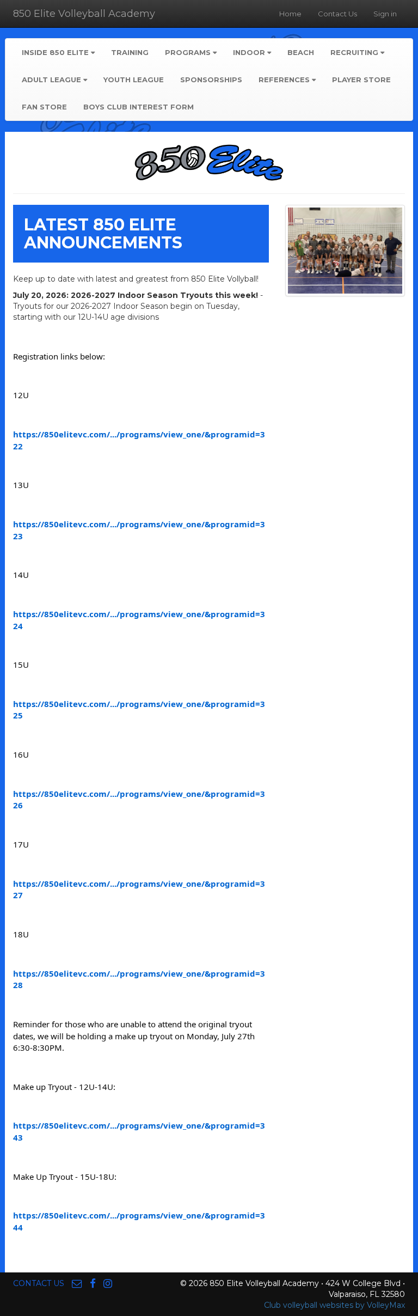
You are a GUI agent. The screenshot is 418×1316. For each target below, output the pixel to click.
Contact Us (337, 13)
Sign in (385, 13)
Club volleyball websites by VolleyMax (334, 1305)
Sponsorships (211, 79)
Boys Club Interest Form (138, 106)
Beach (300, 52)
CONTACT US (38, 1283)
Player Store (361, 79)
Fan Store (44, 106)
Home (290, 13)
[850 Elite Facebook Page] (93, 1283)
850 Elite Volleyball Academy (84, 14)
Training (130, 52)
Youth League (133, 79)
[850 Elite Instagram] (107, 1283)
